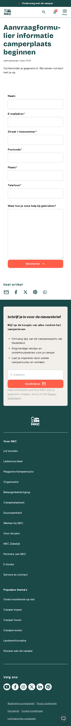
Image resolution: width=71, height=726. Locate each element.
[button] (55, 12)
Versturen (35, 264)
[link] (7, 12)
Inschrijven (32, 383)
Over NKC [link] (10, 441)
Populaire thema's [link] (15, 589)
